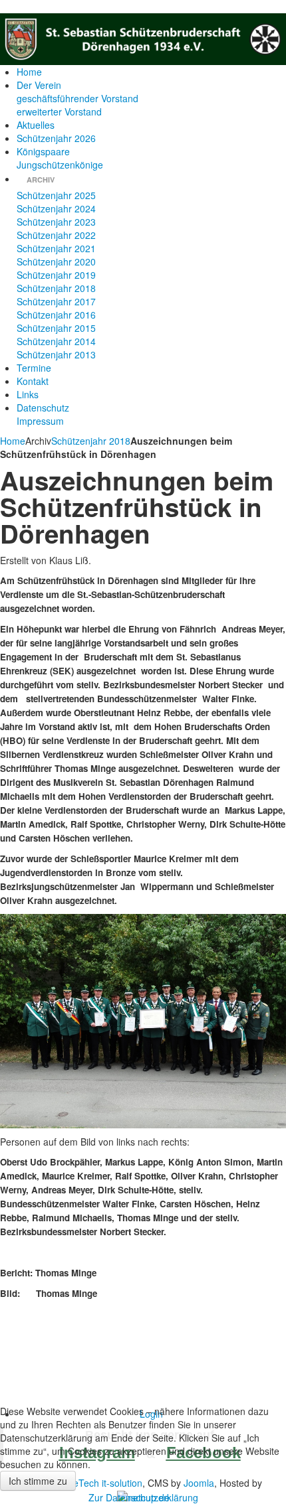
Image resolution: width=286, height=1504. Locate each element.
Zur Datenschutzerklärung (143, 1497)
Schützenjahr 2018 (90, 440)
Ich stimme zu (38, 1480)
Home (12, 440)
